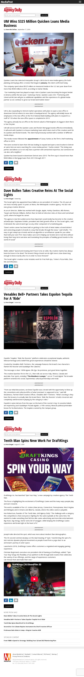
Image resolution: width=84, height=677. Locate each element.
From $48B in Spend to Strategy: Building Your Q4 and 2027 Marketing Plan (30, 641)
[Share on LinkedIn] (11, 162)
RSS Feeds (47, 654)
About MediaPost (18, 654)
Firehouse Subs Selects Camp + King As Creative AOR (22, 630)
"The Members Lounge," (37, 376)
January (44, 83)
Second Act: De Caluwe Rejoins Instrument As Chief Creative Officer (28, 627)
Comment (8, 168)
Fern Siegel (9, 199)
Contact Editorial (37, 654)
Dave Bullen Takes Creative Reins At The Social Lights (23, 616)
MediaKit (27, 654)
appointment (33, 139)
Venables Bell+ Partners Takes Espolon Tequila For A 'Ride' (24, 619)
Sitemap (54, 654)
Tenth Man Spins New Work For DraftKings (19, 623)
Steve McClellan (11, 29)
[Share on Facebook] (6, 162)
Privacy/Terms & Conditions (21, 656)
